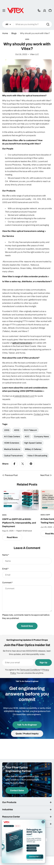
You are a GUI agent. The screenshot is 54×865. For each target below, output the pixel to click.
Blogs (14, 33)
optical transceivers (22, 343)
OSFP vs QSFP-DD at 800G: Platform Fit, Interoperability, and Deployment (19, 523)
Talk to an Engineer (27, 725)
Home (5, 33)
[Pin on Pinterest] (31, 463)
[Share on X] (22, 463)
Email (5, 569)
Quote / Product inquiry (27, 733)
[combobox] (27, 24)
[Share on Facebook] (14, 463)
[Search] (48, 24)
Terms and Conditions (30, 670)
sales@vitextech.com (24, 396)
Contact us (38, 414)
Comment (7, 582)
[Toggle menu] (4, 10)
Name (5, 555)
